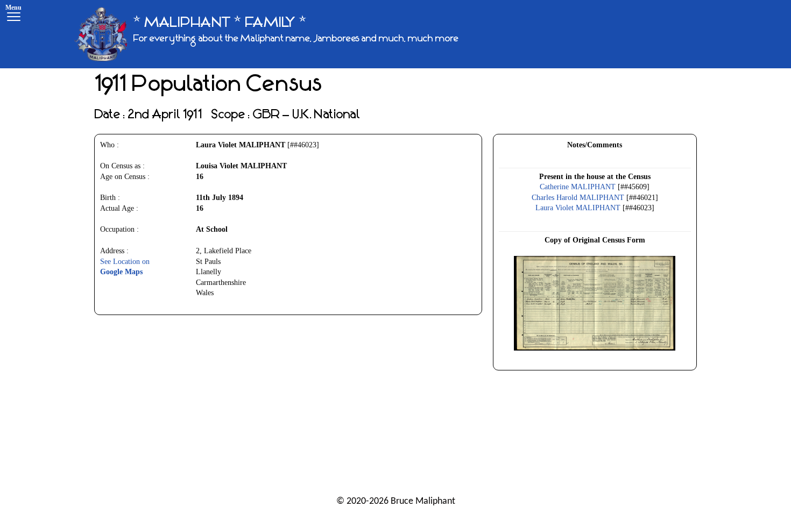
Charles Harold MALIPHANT (578, 198)
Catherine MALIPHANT (578, 187)
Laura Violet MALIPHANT (577, 208)
